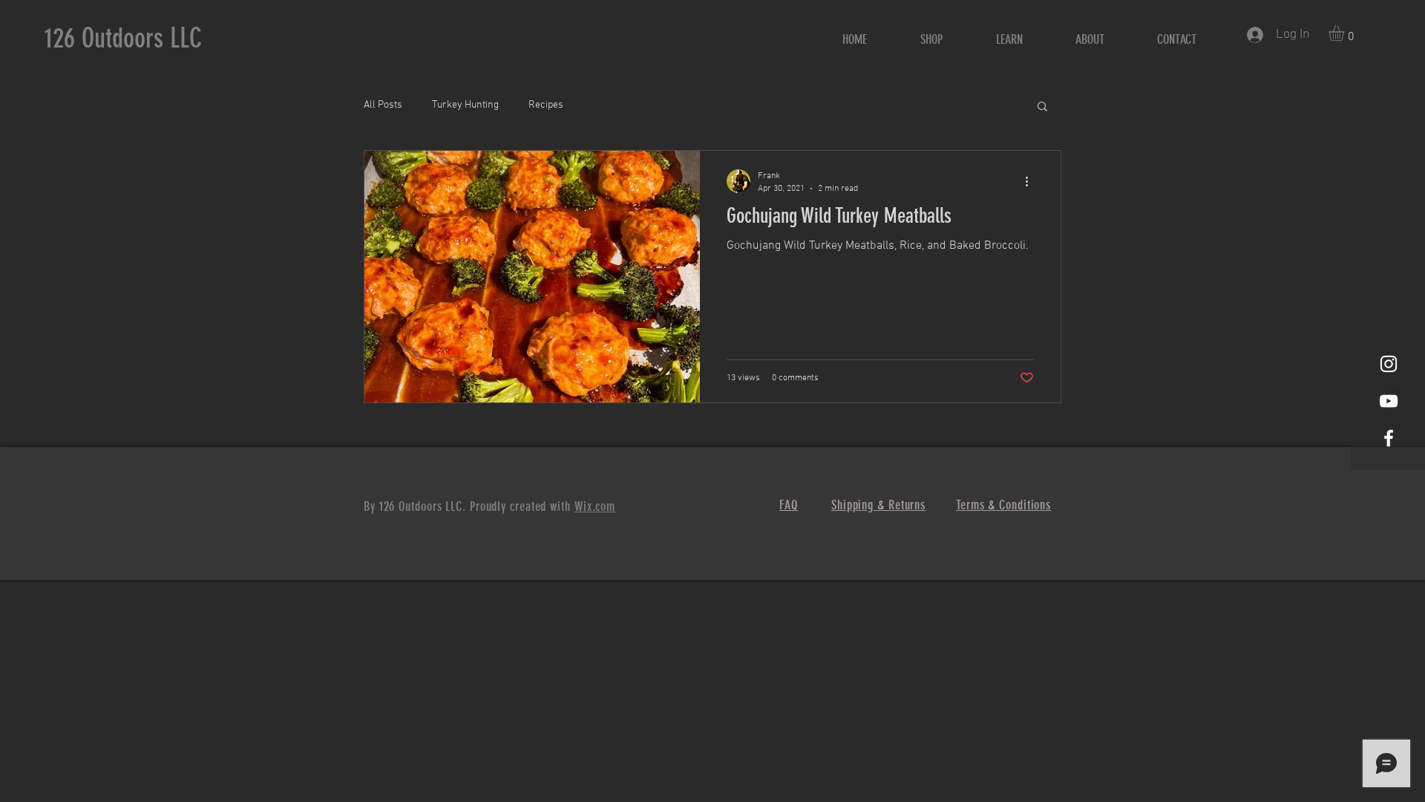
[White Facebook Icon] (1389, 438)
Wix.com (594, 506)
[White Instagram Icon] (1389, 364)
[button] (1346, 33)
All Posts (383, 105)
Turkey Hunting (465, 105)
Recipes (545, 105)
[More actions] (1032, 181)
